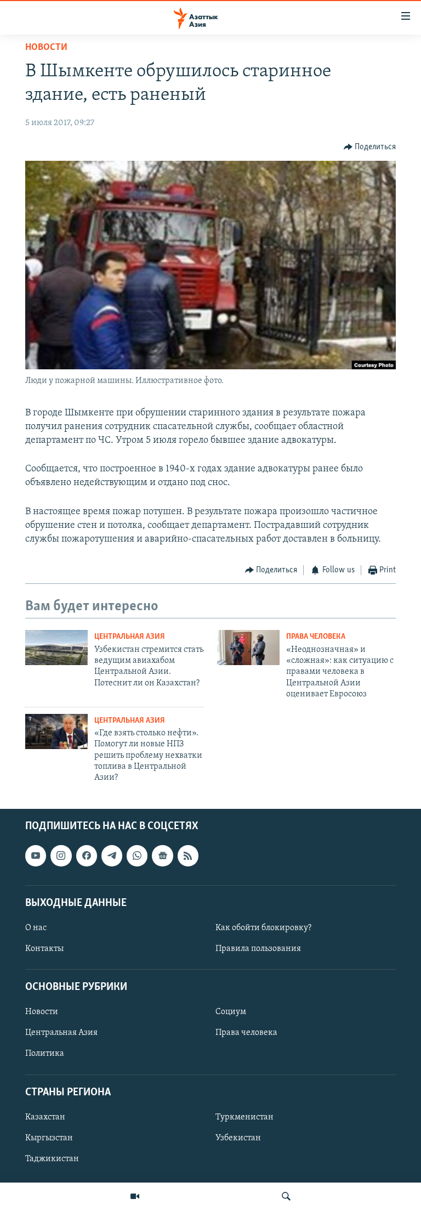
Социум (230, 1012)
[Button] (370, 147)
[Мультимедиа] (134, 1196)
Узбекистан (238, 1138)
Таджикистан (52, 1159)
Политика (44, 1053)
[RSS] (188, 855)
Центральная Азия (129, 637)
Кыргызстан (49, 1138)
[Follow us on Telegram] (111, 855)
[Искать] (286, 1196)
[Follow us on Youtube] (35, 855)
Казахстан (45, 1117)
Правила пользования (258, 948)
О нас (36, 928)
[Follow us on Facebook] (86, 855)
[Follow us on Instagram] (60, 855)
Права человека (315, 637)
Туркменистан (244, 1117)
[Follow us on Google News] (162, 855)
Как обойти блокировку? (263, 928)
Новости (46, 48)
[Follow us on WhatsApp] (137, 855)
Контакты (44, 948)
